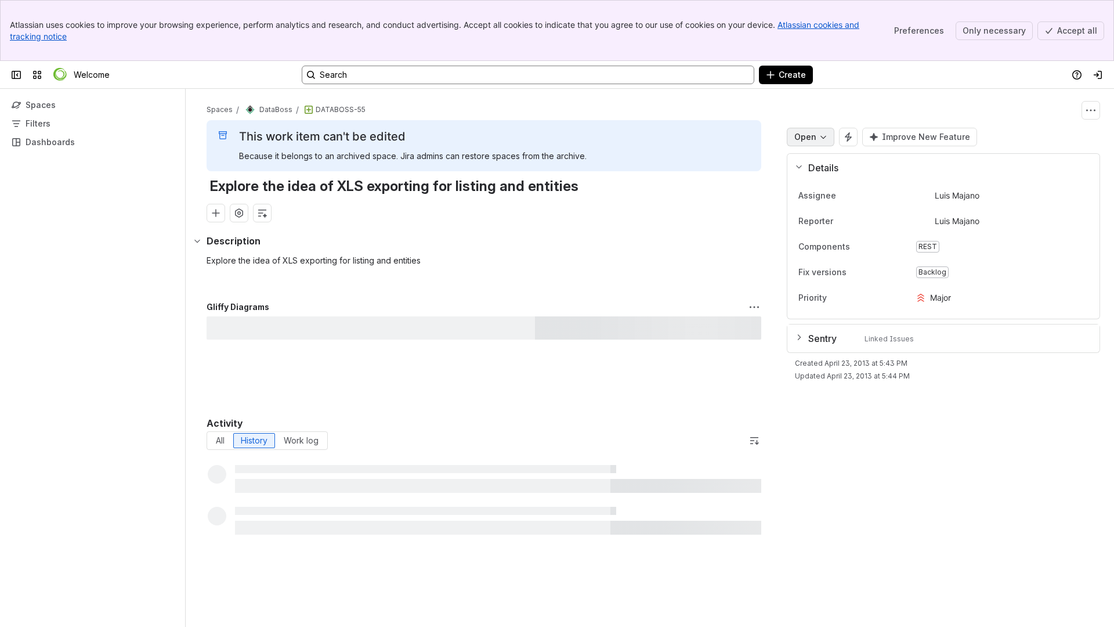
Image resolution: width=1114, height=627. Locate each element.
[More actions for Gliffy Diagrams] (754, 307)
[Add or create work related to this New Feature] (216, 213)
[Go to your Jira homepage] (60, 75)
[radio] (220, 440)
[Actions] (1091, 110)
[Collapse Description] (197, 241)
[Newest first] (754, 441)
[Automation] (848, 137)
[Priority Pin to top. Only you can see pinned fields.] (836, 297)
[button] (939, 168)
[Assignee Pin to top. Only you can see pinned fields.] (845, 195)
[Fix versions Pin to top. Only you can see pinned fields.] (872, 272)
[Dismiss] (244, 535)
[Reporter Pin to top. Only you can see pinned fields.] (842, 221)
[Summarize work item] (262, 213)
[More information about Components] (861, 247)
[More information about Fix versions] (858, 273)
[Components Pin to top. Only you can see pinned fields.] (875, 246)
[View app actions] (239, 213)
